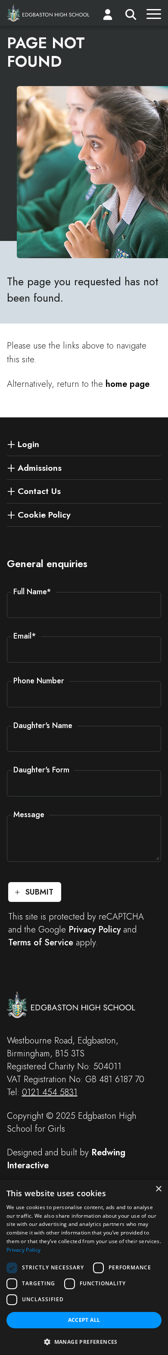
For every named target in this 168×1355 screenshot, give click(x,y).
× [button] (158, 1189)
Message (28, 814)
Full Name (32, 592)
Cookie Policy (44, 515)
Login (28, 444)
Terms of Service (40, 942)
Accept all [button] (84, 1320)
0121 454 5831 (50, 1092)
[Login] (108, 16)
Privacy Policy (94, 929)
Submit (39, 892)
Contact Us (39, 491)
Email (24, 636)
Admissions (40, 468)
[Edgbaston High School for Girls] (48, 13)
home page (127, 384)
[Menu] (153, 16)
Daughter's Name (42, 725)
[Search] (130, 16)
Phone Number (38, 681)
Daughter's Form (41, 770)
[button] (84, 1341)
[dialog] (84, 1267)
